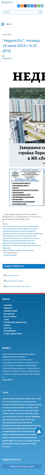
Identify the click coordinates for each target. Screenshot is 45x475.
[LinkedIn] (28, 5)
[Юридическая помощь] (13, 281)
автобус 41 (21, 416)
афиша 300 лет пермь (33, 399)
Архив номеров (15, 250)
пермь (13, 437)
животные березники (19, 233)
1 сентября (26, 402)
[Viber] (35, 5)
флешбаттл (6, 446)
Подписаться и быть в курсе (22, 466)
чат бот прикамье (32, 416)
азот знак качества (20, 441)
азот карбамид (30, 405)
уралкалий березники (18, 241)
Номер (32, 419)
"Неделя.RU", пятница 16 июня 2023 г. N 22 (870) (21, 46)
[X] (25, 5)
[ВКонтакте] (18, 5)
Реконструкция (21, 437)
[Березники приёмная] (17, 286)
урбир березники (18, 405)
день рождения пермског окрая (13, 419)
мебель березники (35, 233)
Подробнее (7, 380)
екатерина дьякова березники (13, 422)
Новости (6, 250)
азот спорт (19, 226)
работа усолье (20, 231)
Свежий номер (27, 250)
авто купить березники (24, 236)
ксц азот (27, 226)
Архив (23, 443)
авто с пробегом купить (27, 238)
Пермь (27, 419)
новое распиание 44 (19, 428)
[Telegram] (42, 5)
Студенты (17, 443)
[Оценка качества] (11, 275)
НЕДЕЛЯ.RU (7, 59)
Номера (29, 408)
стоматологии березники (21, 245)
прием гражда (31, 443)
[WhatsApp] (38, 5)
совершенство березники (21, 243)
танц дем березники (28, 431)
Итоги (33, 425)
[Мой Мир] (32, 5)
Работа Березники (24, 229)
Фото (19, 431)
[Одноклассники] (22, 5)
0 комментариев (9, 255)
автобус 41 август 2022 (20, 411)
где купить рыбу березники (12, 402)
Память (23, 408)
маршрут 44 (6, 437)
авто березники (9, 236)
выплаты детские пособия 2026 (21, 413)
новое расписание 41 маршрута (13, 399)
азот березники (9, 226)
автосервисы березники (21, 425)
